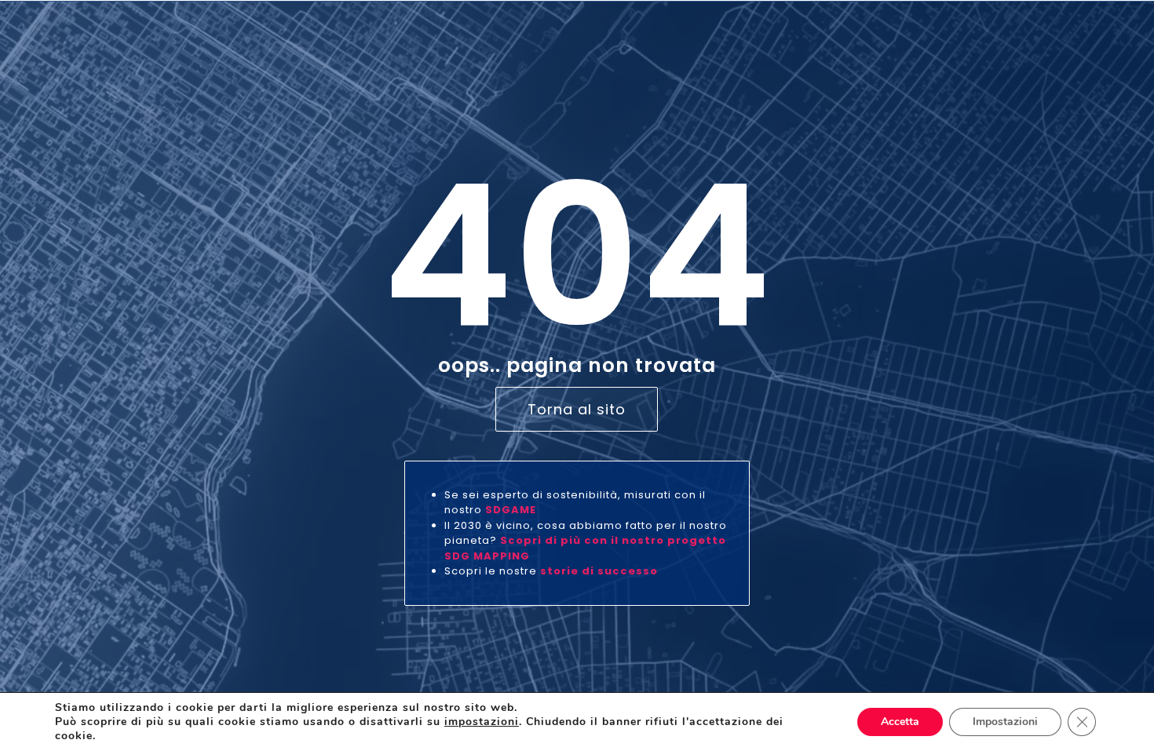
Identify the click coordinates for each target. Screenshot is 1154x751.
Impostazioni (1005, 721)
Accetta (900, 721)
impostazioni (481, 722)
